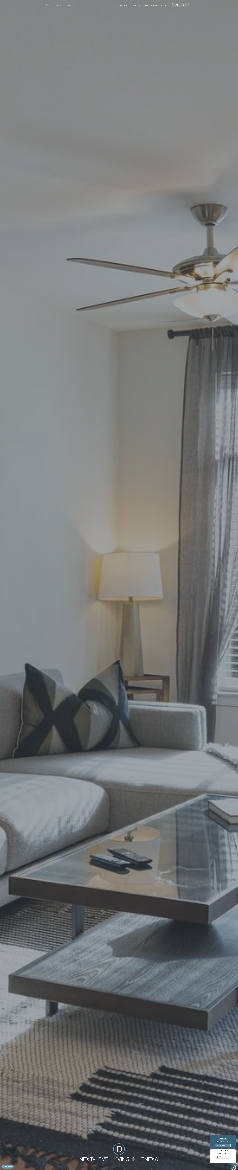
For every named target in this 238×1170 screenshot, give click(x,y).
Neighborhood (151, 5)
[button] (192, 5)
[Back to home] (59, 5)
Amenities (136, 5)
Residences (124, 5)
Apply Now (180, 5)
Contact (165, 5)
